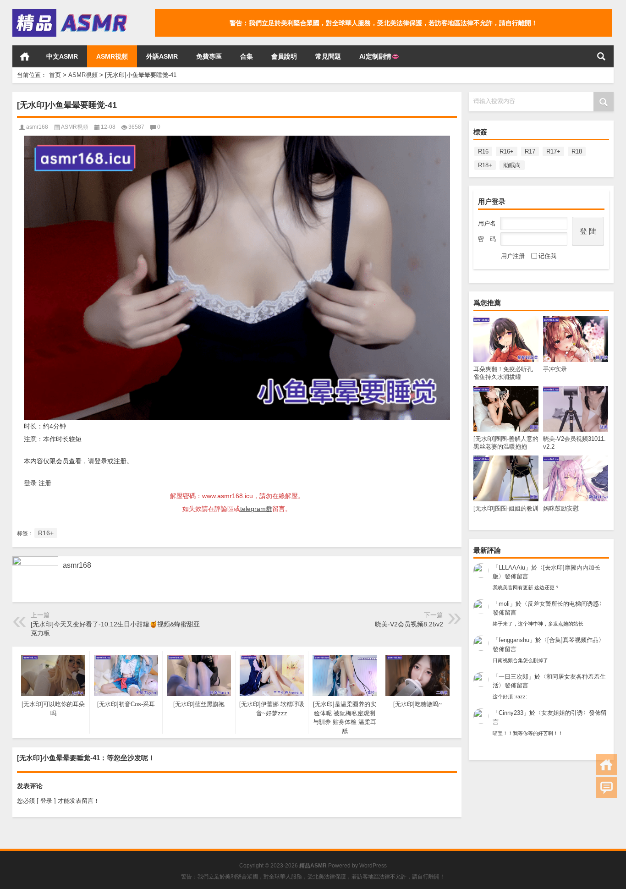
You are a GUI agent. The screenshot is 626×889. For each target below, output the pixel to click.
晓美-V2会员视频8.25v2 (409, 624)
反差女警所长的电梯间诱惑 (563, 603)
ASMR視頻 (112, 56)
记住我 (547, 255)
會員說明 (284, 56)
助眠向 (512, 165)
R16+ (507, 151)
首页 (24, 56)
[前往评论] (606, 787)
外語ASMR (162, 56)
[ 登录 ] (46, 800)
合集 (246, 56)
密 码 (487, 239)
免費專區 (209, 56)
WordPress (373, 865)
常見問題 (328, 56)
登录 (30, 483)
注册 (44, 483)
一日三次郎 (513, 676)
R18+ (485, 165)
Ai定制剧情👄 (379, 56)
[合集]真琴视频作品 (573, 640)
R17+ (553, 151)
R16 (483, 151)
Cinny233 (511, 712)
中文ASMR (62, 56)
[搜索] (601, 56)
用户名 (487, 223)
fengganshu (514, 640)
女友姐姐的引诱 (562, 712)
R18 (576, 151)
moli (504, 603)
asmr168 (37, 127)
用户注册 (513, 255)
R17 (530, 151)
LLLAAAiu (512, 567)
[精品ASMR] (71, 12)
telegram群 (256, 508)
